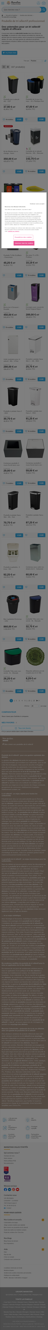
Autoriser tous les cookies (24, 243)
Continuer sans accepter (37, 203)
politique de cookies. (13, 231)
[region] (24, 220)
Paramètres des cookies (23, 237)
